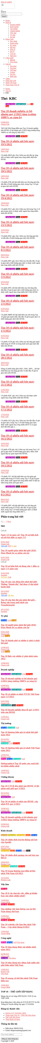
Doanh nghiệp (15, 25)
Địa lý (12, 52)
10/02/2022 (5, 470)
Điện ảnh (13, 76)
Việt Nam (24, 136)
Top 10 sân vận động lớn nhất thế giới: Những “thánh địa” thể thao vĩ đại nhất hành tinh (19, 584)
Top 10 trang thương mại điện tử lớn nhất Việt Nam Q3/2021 (18, 872)
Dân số (12, 49)
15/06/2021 (5, 916)
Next (9, 521)
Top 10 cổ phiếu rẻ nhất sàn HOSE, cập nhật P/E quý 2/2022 (19, 802)
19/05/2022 (5, 149)
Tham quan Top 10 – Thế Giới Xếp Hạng (20, 1015)
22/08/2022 (5, 647)
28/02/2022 (5, 363)
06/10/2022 (5, 793)
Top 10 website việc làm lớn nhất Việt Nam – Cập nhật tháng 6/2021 (18, 925)
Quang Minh (5, 902)
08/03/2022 (5, 255)
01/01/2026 (5, 573)
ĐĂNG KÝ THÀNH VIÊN (15, 1013)
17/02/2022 (5, 415)
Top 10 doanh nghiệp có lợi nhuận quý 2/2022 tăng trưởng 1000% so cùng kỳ (18, 114)
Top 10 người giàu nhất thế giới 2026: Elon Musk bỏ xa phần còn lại (18, 551)
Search (3, 12)
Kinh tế (8, 23)
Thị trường (14, 29)
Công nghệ (9, 58)
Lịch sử (12, 54)
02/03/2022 (5, 309)
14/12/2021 (5, 878)
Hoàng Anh (5, 972)
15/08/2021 (5, 970)
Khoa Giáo (9, 39)
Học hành (13, 41)
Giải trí (7, 64)
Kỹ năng (13, 45)
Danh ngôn (14, 43)
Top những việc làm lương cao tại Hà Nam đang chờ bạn (18, 910)
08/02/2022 (5, 499)
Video (7, 79)
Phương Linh (5, 741)
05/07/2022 (5, 701)
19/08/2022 (5, 808)
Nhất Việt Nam (10, 83)
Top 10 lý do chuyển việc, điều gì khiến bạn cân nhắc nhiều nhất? (19, 894)
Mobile (12, 60)
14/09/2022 (5, 770)
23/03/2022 (5, 230)
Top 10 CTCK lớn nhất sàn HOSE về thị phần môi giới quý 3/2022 (20, 787)
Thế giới (4, 546)
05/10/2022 (5, 739)
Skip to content (6, 2)
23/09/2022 (5, 755)
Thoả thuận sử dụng (12, 1019)
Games (12, 72)
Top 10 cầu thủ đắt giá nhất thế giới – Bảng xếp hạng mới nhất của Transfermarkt (18, 602)
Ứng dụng (13, 62)
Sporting (4, 575)
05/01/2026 (5, 542)
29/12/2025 (5, 609)
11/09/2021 (5, 717)
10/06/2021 (5, 985)
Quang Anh (5, 124)
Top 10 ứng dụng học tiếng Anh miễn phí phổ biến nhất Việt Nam (20, 963)
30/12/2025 (5, 591)
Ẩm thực (13, 68)
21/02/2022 (5, 390)
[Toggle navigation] (2, 10)
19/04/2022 (5, 203)
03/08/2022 (5, 122)
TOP (28, 104)
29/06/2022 (5, 862)
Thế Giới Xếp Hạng (12, 1017)
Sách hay (13, 56)
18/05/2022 (5, 176)
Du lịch (12, 74)
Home (7, 20)
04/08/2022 (5, 954)
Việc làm (13, 33)
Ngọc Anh (4, 151)
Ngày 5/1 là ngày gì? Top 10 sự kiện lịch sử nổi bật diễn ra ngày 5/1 (19, 536)
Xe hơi (12, 37)
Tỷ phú (12, 35)
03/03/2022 (5, 282)
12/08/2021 (5, 900)
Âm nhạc (13, 66)
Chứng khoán (15, 31)
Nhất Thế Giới (10, 81)
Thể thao (13, 70)
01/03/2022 (5, 336)
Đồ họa (12, 47)
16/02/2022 (5, 443)
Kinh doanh (14, 27)
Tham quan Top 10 (12, 85)
